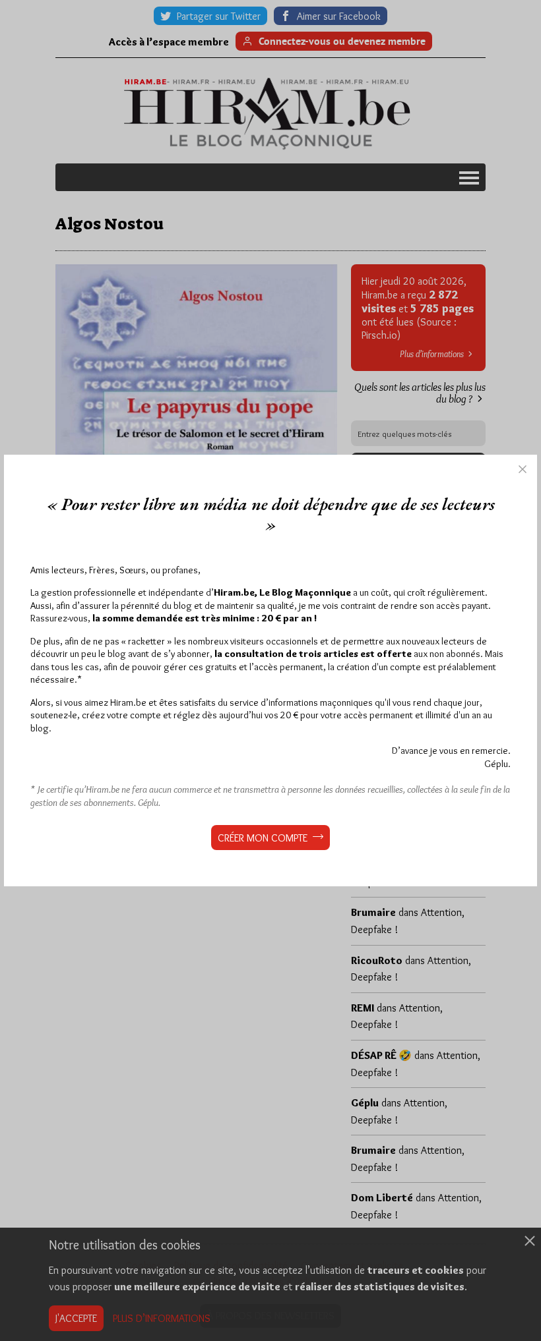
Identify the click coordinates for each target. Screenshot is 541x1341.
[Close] (522, 469)
